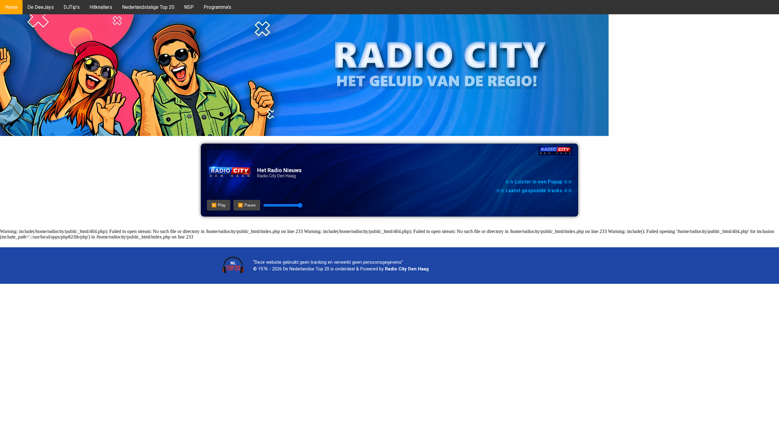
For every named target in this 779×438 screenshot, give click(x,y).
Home (11, 7)
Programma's (217, 7)
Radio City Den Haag (407, 269)
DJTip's (72, 7)
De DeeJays (40, 7)
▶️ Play (218, 205)
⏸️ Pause (247, 205)
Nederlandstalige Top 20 (148, 7)
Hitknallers (100, 7)
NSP (189, 7)
